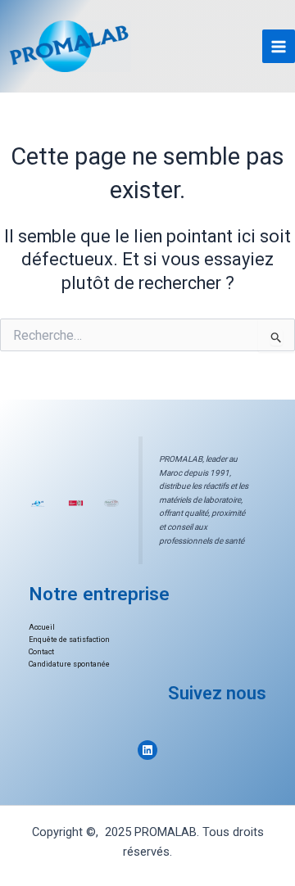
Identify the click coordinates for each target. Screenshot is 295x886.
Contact (41, 652)
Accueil (42, 627)
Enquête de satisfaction (69, 639)
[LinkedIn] (147, 750)
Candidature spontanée (69, 664)
